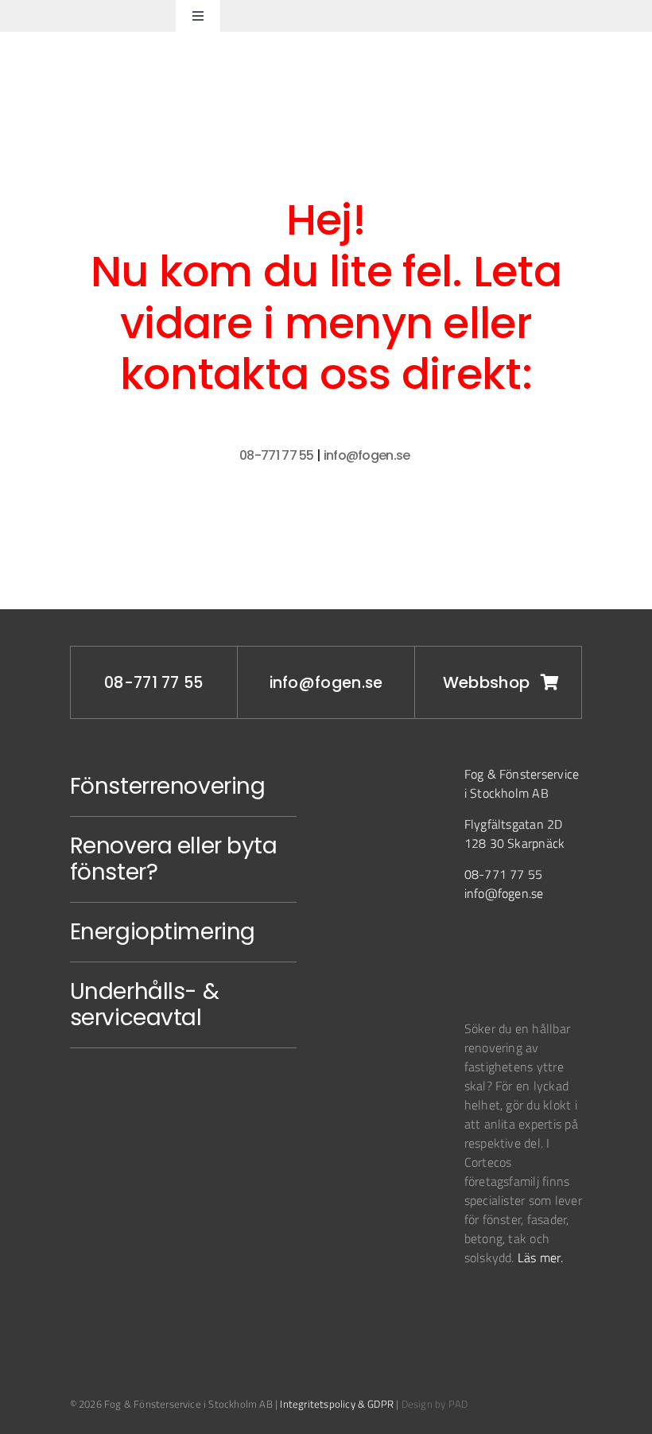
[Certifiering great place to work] (512, 1305)
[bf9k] (474, 1306)
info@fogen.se (368, 455)
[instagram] (473, 947)
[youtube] (540, 947)
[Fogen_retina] (81, 10)
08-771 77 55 (276, 455)
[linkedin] (506, 947)
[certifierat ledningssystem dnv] (496, 1306)
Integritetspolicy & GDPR (337, 1404)
